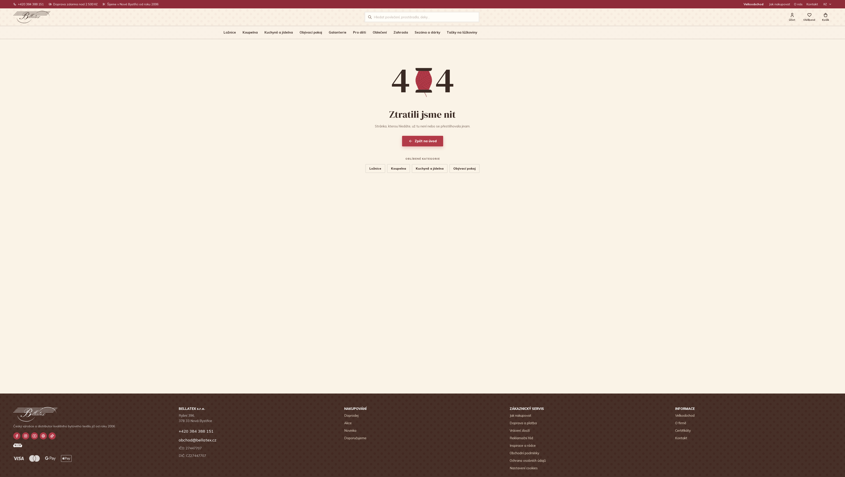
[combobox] (425, 17)
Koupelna (250, 32)
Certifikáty (683, 430)
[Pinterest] (43, 435)
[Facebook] (16, 435)
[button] (825, 17)
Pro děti (359, 32)
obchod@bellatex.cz (197, 440)
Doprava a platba (523, 423)
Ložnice (230, 32)
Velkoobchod (753, 4)
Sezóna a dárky (427, 32)
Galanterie (337, 32)
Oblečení (380, 32)
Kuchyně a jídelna (278, 32)
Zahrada (400, 32)
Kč (825, 4)
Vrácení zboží (520, 430)
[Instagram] (25, 435)
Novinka (350, 430)
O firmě (680, 423)
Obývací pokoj (311, 32)
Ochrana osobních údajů (528, 460)
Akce (348, 423)
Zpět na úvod (426, 141)
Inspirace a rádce (523, 445)
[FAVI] (17, 445)
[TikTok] (52, 435)
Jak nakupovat (779, 4)
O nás (798, 4)
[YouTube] (34, 435)
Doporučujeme (355, 438)
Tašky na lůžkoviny (462, 32)
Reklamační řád (521, 438)
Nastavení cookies (524, 468)
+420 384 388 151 (31, 4)
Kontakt (812, 4)
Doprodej (351, 415)
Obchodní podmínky (524, 453)
